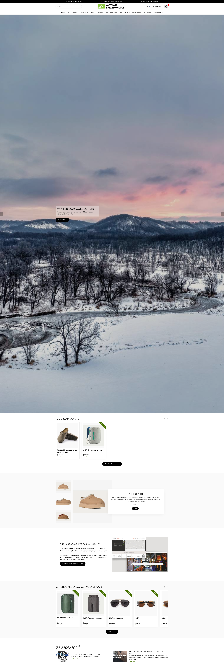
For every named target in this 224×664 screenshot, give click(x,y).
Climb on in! (74, 658)
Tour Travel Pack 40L (65, 618)
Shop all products (111, 463)
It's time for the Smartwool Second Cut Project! (146, 653)
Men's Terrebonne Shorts (92, 619)
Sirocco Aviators (116, 619)
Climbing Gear (136, 12)
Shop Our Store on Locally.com (72, 564)
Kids (106, 12)
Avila (137, 619)
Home (62, 12)
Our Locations (158, 12)
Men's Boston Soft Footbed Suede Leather (67, 451)
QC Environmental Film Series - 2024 (86, 655)
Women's (100, 12)
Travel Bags (84, 12)
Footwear (113, 12)
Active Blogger (72, 12)
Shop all (111, 632)
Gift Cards (147, 12)
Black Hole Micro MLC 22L (92, 451)
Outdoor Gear (125, 12)
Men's (92, 12)
